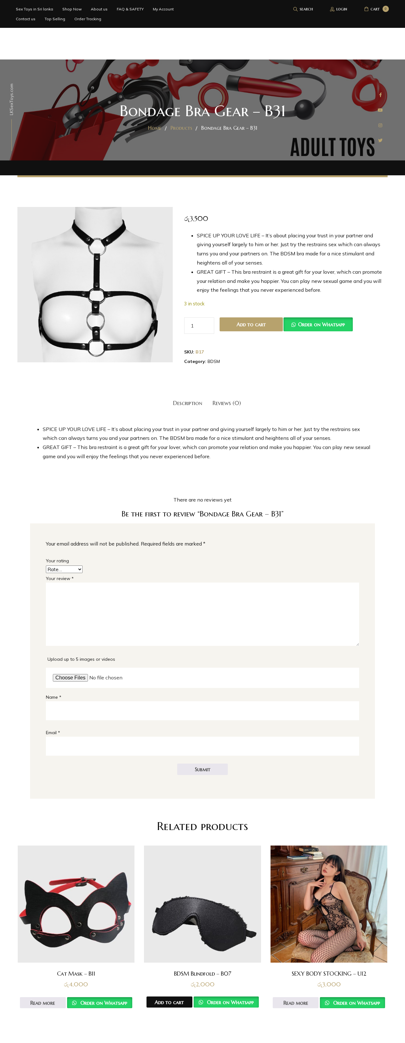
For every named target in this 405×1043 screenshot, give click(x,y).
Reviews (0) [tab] (227, 403)
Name (53, 697)
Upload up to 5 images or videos (81, 659)
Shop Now (72, 9)
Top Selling (55, 18)
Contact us (25, 18)
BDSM (214, 361)
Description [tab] (187, 403)
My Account (163, 9)
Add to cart (251, 324)
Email (53, 732)
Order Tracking (87, 18)
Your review (60, 578)
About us (99, 9)
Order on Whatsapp (321, 324)
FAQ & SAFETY (130, 9)
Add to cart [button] (169, 1002)
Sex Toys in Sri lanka (34, 9)
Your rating (57, 561)
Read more (42, 1003)
